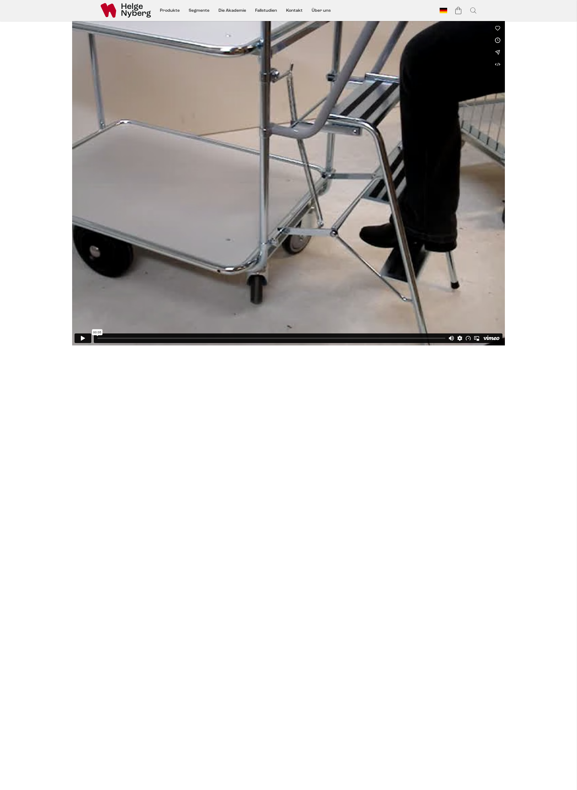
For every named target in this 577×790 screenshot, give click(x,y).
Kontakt (294, 10)
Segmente (199, 10)
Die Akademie (232, 10)
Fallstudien (266, 10)
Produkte (170, 10)
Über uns (321, 10)
